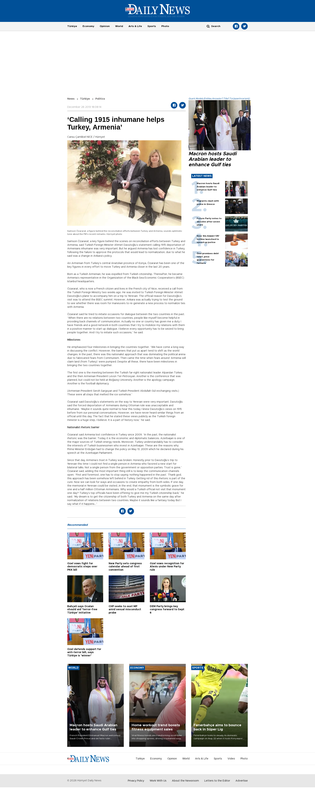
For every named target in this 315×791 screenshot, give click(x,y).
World (119, 26)
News (71, 99)
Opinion (105, 26)
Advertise (242, 781)
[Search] (208, 26)
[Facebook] (236, 26)
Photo (165, 26)
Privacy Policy (136, 781)
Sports (151, 26)
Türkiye (72, 26)
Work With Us (158, 781)
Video (231, 758)
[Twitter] (244, 26)
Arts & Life (135, 26)
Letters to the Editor (217, 781)
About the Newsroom (185, 781)
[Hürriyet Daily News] (157, 10)
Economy (88, 26)
